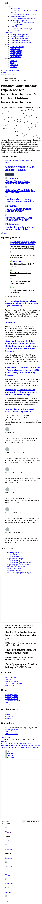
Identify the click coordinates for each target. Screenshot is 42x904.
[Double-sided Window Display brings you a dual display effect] (7, 196)
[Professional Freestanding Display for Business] (12, 287)
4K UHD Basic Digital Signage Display (18, 209)
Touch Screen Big (13, 561)
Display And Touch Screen (29, 747)
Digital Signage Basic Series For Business (17, 182)
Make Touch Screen (14, 569)
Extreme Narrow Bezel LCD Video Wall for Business (18, 219)
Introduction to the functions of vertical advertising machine (19, 410)
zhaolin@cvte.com (12, 730)
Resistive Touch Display (9, 743)
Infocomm (10, 322)
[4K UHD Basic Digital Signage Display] (11, 206)
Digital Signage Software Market (18, 565)
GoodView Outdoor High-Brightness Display (20, 168)
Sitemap (4, 741)
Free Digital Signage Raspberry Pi (19, 573)
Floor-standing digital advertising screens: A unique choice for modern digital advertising (21, 303)
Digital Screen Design (15, 559)
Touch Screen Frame (14, 557)
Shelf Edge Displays (14, 553)
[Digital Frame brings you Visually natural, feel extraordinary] (13, 224)
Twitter (7, 841)
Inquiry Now (5, 737)
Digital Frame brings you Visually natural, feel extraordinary (19, 228)
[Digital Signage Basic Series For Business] (12, 178)
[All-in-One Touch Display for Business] (6, 187)
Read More (10, 174)
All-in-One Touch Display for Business (20, 191)
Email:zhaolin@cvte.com (10, 70)
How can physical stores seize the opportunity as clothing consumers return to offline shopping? (21, 392)
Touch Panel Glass (13, 555)
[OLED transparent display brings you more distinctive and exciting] (23, 244)
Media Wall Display (16, 745)
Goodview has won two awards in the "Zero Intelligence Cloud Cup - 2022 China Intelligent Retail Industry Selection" (22, 371)
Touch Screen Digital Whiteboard (19, 563)
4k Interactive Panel (14, 571)
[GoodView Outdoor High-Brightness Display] (21, 162)
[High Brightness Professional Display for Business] (11, 278)
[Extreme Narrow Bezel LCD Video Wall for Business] (6, 215)
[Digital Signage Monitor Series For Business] (16, 261)
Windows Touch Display (16, 567)
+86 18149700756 (11, 732)
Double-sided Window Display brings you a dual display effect (19, 201)
